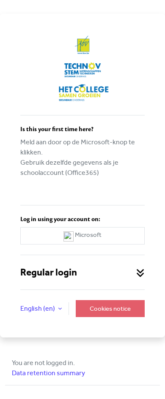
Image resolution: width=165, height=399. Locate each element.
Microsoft (88, 235)
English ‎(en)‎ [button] (38, 308)
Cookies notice (110, 308)
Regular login (48, 272)
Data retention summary (48, 373)
